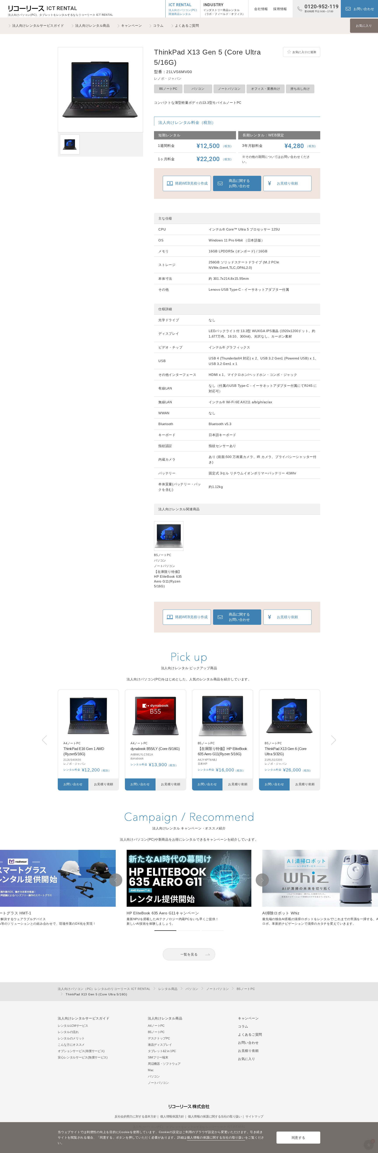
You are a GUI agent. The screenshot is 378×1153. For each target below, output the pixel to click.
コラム (158, 25)
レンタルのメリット (71, 1038)
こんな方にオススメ (71, 1044)
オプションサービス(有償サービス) (81, 1051)
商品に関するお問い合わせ (239, 183)
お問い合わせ (364, 9)
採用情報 (280, 9)
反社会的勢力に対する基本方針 (135, 1116)
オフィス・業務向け (265, 88)
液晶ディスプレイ (160, 1044)
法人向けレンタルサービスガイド (38, 25)
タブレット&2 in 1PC (162, 1051)
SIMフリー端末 (158, 1057)
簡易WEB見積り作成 (191, 183)
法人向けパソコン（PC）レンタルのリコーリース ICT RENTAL (104, 989)
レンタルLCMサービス (73, 1025)
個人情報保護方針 (172, 1116)
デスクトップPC (159, 1038)
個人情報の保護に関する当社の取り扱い (215, 1116)
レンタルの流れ (68, 1032)
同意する (298, 1137)
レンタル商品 (168, 989)
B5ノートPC (168, 88)
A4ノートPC (156, 1025)
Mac (151, 1070)
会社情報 (261, 9)
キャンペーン (131, 25)
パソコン (198, 88)
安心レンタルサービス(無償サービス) (83, 1057)
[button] (333, 740)
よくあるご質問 (187, 25)
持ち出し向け (300, 88)
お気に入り (364, 25)
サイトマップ (254, 1116)
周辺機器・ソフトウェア (164, 1063)
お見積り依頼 (287, 183)
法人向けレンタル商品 (92, 25)
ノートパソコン (229, 88)
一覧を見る (189, 954)
